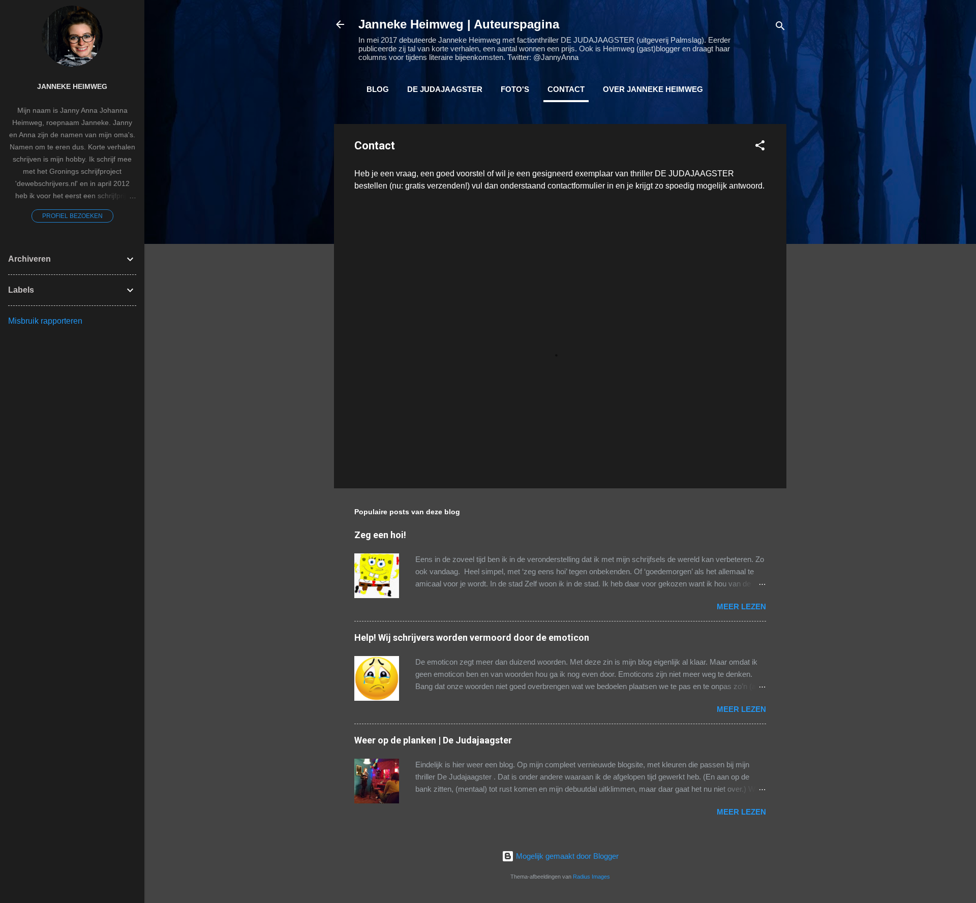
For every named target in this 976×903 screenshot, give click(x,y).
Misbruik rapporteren (45, 321)
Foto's (515, 89)
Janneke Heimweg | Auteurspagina (458, 24)
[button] (760, 147)
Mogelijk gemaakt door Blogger (566, 856)
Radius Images (591, 877)
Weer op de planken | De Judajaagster (433, 740)
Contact (566, 89)
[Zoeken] (780, 27)
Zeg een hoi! (380, 535)
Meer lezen (741, 606)
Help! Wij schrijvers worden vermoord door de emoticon (471, 637)
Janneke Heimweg (72, 86)
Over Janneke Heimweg (653, 89)
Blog (378, 89)
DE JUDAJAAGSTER (444, 89)
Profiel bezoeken (72, 216)
